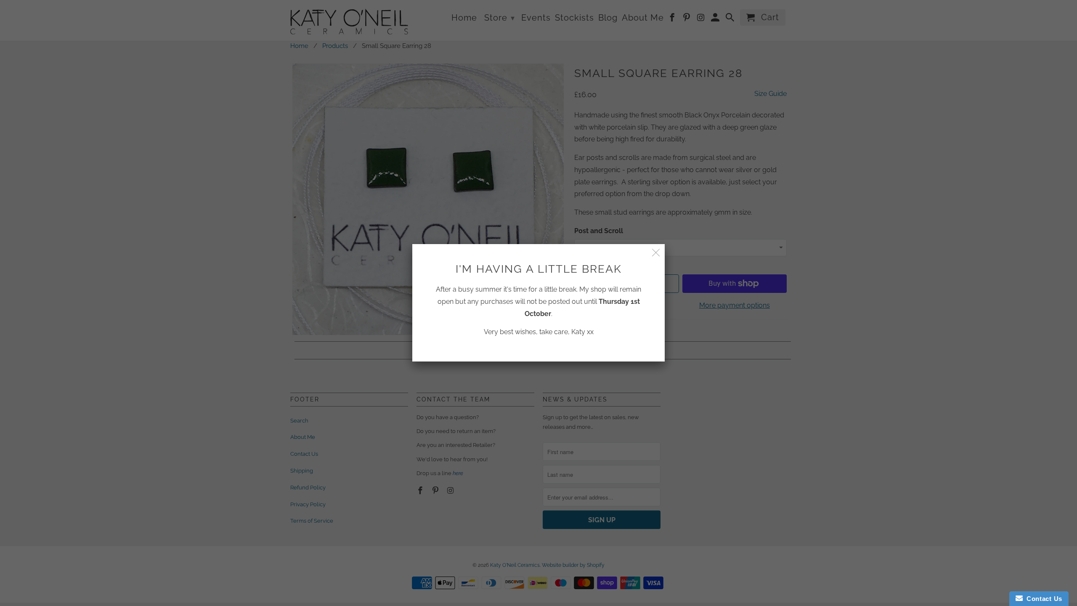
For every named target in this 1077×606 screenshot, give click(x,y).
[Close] (656, 252)
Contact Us (1042, 598)
